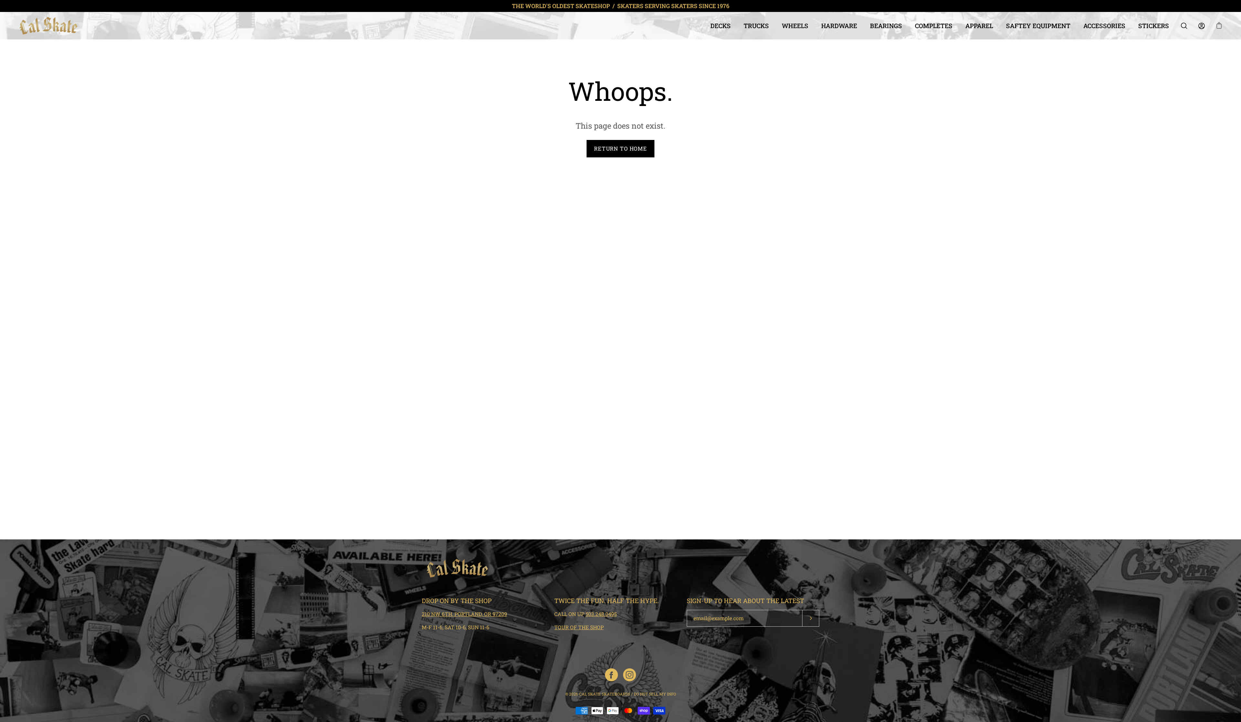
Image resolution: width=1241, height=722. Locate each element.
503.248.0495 (601, 614)
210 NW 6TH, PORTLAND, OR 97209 (464, 614)
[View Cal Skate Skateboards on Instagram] (629, 674)
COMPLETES (933, 26)
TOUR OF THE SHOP (579, 627)
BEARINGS (886, 26)
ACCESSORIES (1104, 26)
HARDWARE (839, 26)
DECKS (720, 26)
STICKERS (1153, 26)
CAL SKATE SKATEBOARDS (604, 693)
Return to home (620, 148)
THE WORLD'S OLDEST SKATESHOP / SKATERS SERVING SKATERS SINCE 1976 (620, 6)
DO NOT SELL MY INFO (655, 693)
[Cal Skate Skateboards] (48, 26)
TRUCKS (756, 26)
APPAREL (979, 26)
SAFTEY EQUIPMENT (1038, 26)
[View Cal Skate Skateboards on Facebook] (611, 674)
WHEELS (795, 26)
